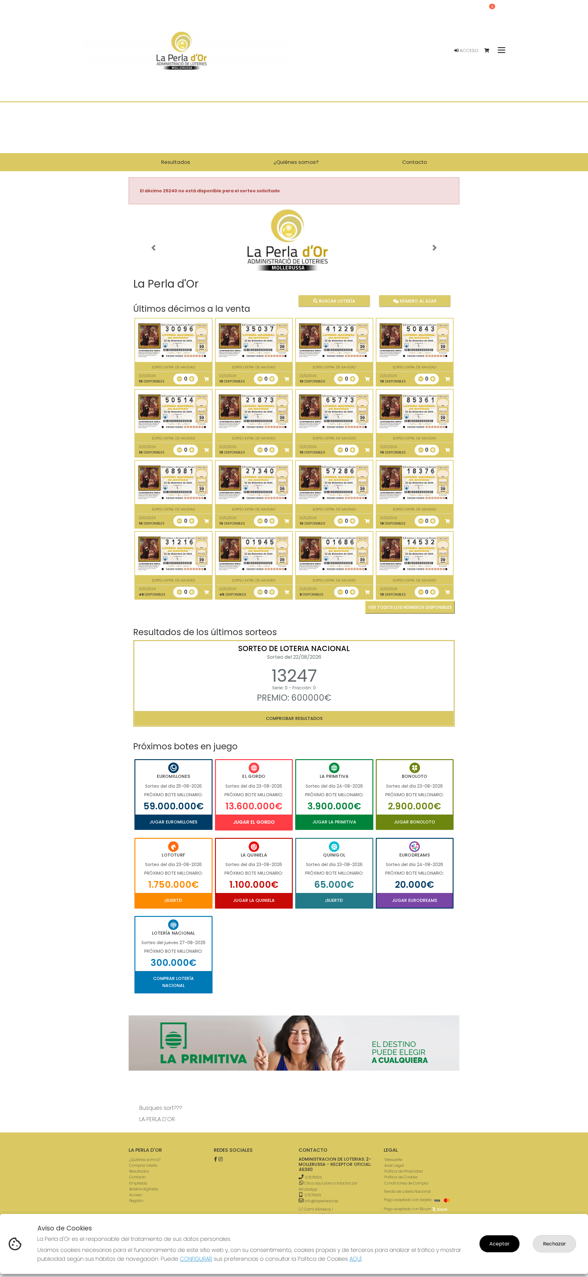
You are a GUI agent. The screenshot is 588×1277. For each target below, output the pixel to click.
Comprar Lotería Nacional (173, 981)
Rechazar (554, 1243)
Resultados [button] (175, 162)
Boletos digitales (143, 1189)
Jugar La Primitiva (334, 822)
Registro (136, 1200)
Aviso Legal (394, 1165)
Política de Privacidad (403, 1171)
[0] (489, 50)
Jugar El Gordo (254, 822)
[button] (153, 247)
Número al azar (417, 301)
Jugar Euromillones (173, 822)
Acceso (468, 50)
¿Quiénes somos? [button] (295, 162)
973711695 (313, 1177)
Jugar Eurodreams (414, 900)
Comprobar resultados (294, 718)
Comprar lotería (143, 1165)
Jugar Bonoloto (414, 822)
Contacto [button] (414, 162)
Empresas (138, 1183)
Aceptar (499, 1243)
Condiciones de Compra (406, 1183)
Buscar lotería (336, 301)
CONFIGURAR (196, 1259)
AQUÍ (355, 1259)
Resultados (139, 1171)
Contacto (137, 1177)
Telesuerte (393, 1159)
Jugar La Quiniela (254, 900)
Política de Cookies (400, 1177)
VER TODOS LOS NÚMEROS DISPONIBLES (410, 607)
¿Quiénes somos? (144, 1159)
